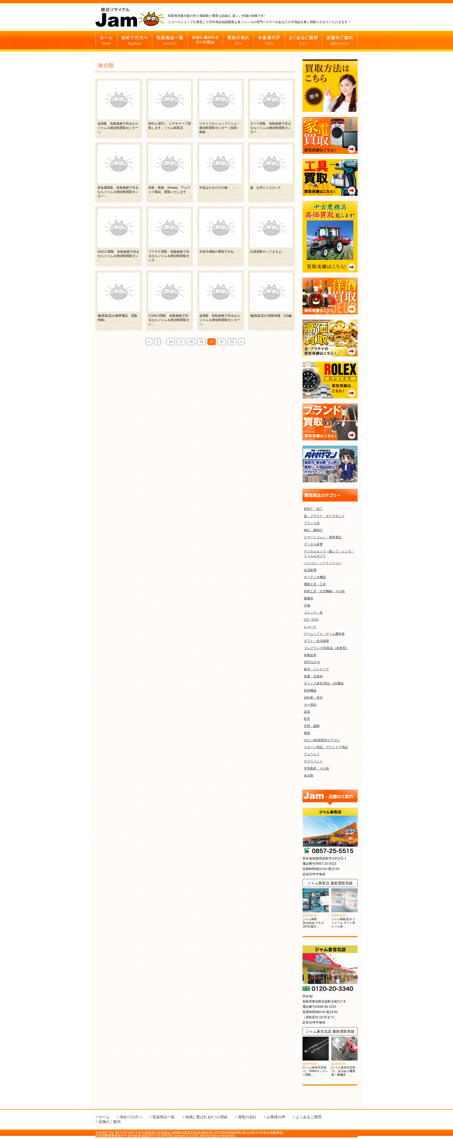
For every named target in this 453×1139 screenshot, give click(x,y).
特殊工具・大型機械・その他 (324, 591)
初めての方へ (131, 1117)
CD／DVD (311, 619)
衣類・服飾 (312, 726)
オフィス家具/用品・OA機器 (324, 683)
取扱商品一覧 (164, 1117)
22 (232, 342)
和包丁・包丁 (313, 509)
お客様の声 (276, 1117)
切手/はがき (312, 662)
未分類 (308, 775)
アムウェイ (312, 754)
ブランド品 (312, 523)
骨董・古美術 (313, 676)
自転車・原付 (313, 697)
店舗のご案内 (110, 1122)
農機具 (308, 598)
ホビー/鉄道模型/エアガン (322, 740)
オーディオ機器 (315, 577)
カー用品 (310, 704)
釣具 (307, 719)
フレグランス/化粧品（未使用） (326, 648)
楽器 (307, 712)
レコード (310, 627)
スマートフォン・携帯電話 (323, 537)
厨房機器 (310, 690)
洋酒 (307, 605)
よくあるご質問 (308, 1117)
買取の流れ (247, 1117)
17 (181, 342)
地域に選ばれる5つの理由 (206, 1117)
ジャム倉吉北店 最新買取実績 (330, 1031)
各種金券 (310, 655)
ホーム (104, 1117)
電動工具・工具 (315, 584)
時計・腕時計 (313, 530)
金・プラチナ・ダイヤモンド (324, 516)
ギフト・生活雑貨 (316, 641)
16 (170, 342)
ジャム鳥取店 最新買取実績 (330, 883)
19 (201, 342)
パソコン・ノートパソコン (323, 563)
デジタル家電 (313, 544)
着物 (307, 733)
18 (191, 342)
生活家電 (310, 570)
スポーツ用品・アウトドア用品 (326, 747)
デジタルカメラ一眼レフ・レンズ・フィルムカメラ (329, 554)
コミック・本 (313, 612)
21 (222, 342)
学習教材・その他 (316, 768)
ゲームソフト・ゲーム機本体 (324, 634)
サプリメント (313, 761)
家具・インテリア (316, 669)
